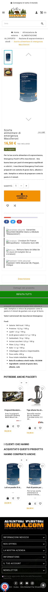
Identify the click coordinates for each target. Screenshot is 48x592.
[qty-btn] (26, 185)
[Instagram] (32, 583)
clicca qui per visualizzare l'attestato (27, 578)
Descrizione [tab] (24, 279)
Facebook (6, 221)
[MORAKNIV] (19, 420)
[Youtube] (27, 583)
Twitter (12, 221)
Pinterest (19, 221)
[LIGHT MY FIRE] (41, 422)
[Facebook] (16, 583)
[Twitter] (21, 583)
